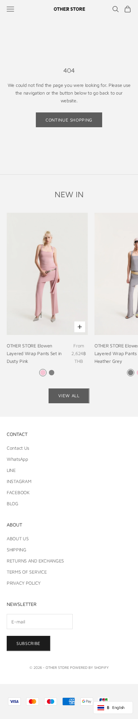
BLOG (12, 503)
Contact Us (18, 448)
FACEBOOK (18, 492)
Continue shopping (69, 120)
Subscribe (28, 643)
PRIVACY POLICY (24, 583)
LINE (11, 470)
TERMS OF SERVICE (27, 572)
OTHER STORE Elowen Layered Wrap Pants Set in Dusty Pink (34, 353)
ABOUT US (18, 538)
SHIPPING (16, 549)
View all (68, 395)
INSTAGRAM (19, 481)
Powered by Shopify (89, 667)
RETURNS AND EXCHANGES (35, 560)
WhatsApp (17, 459)
